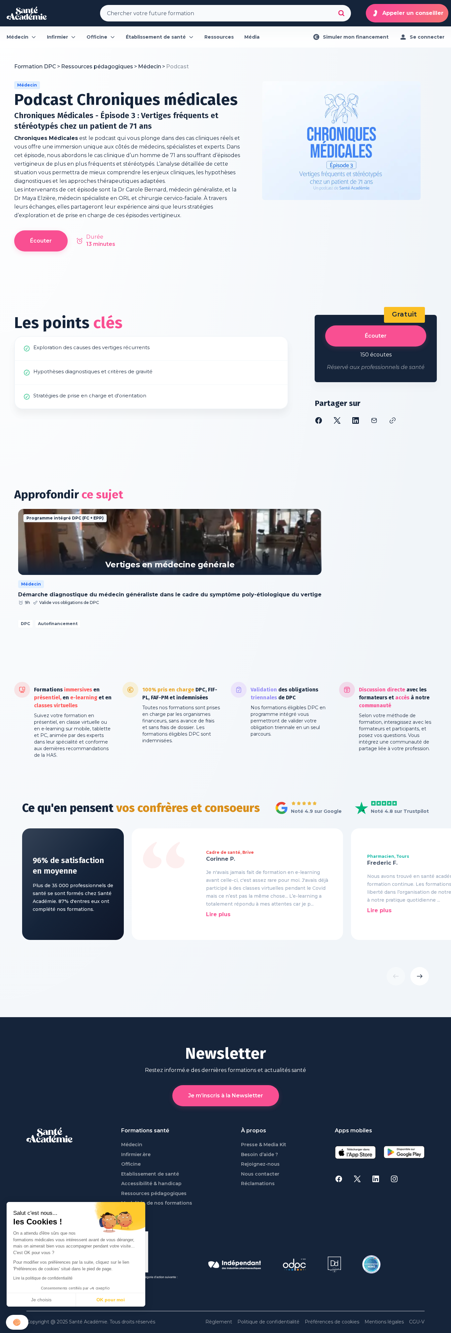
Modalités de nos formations (156, 1203)
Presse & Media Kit (263, 1145)
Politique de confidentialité (268, 1322)
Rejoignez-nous (260, 1164)
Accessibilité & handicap (151, 1183)
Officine (131, 1164)
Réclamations (258, 1183)
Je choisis (41, 1299)
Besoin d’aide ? (259, 1154)
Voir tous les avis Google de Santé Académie (306, 808)
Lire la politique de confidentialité (43, 1278)
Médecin (131, 1145)
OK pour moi (110, 1299)
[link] (177, 67)
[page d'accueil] (27, 13)
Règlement (218, 1322)
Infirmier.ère (136, 1154)
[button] (17, 1322)
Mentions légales (384, 1322)
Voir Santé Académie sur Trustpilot (387, 808)
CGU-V (417, 1322)
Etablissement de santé (150, 1174)
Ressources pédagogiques (154, 1193)
